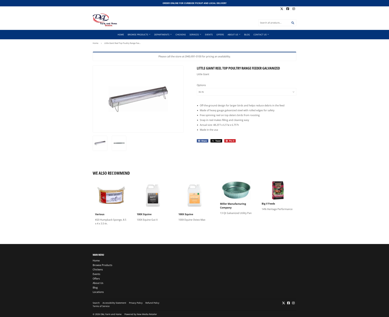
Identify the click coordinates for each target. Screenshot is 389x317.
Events (209, 34)
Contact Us (260, 34)
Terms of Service (101, 306)
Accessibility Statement (114, 302)
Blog (247, 34)
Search (96, 302)
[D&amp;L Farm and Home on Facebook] (287, 9)
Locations (98, 292)
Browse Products (138, 34)
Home (121, 34)
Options (201, 85)
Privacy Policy (136, 302)
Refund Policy (152, 302)
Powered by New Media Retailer (140, 314)
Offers (220, 34)
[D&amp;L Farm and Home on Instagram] (293, 9)
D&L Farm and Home (111, 314)
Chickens (181, 34)
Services (194, 34)
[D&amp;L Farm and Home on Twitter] (281, 9)
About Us (233, 34)
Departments (162, 34)
